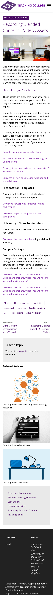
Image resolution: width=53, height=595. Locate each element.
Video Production (33, 313)
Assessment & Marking (19, 493)
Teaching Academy (37, 308)
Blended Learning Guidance (22, 497)
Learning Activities (17, 506)
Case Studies (14, 501)
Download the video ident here (18, 239)
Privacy (22, 583)
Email (8, 543)
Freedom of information (32, 586)
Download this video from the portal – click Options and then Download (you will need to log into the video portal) (26, 278)
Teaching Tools (16, 514)
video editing (17, 313)
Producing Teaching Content (16, 18)
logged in (23, 351)
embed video (37, 303)
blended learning (21, 303)
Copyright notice (36, 583)
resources (21, 308)
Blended (7, 303)
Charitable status (14, 590)
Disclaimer (10, 583)
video (6, 313)
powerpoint (9, 308)
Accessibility (11, 586)
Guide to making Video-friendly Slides (22, 152)
